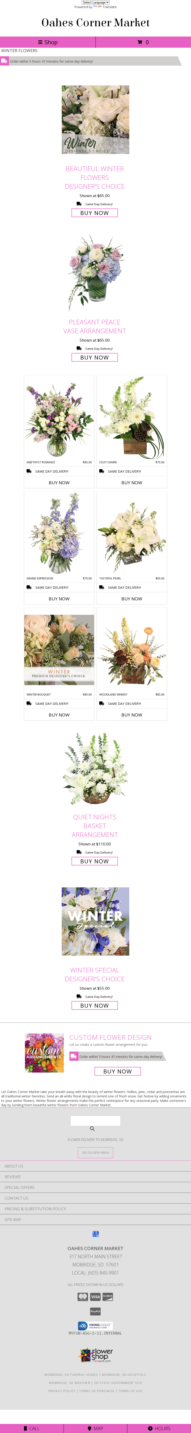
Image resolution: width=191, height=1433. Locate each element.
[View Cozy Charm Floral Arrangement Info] (132, 417)
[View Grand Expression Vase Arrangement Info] (59, 533)
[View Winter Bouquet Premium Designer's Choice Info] (59, 650)
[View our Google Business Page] (95, 1236)
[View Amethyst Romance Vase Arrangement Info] (59, 417)
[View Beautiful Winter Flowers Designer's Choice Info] (95, 120)
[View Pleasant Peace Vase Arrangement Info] (95, 273)
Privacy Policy (61, 1391)
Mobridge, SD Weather (69, 1383)
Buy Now (94, 213)
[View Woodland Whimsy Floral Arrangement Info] (132, 650)
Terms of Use (130, 1391)
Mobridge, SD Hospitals (124, 1374)
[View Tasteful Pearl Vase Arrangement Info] (132, 533)
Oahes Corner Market (95, 23)
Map (97, 1428)
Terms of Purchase (96, 1391)
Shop (51, 42)
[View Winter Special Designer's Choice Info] (95, 921)
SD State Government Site (118, 1383)
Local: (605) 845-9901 (95, 1273)
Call (33, 1428)
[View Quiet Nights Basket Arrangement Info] (95, 768)
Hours (162, 1428)
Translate (109, 7)
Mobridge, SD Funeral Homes (71, 1374)
